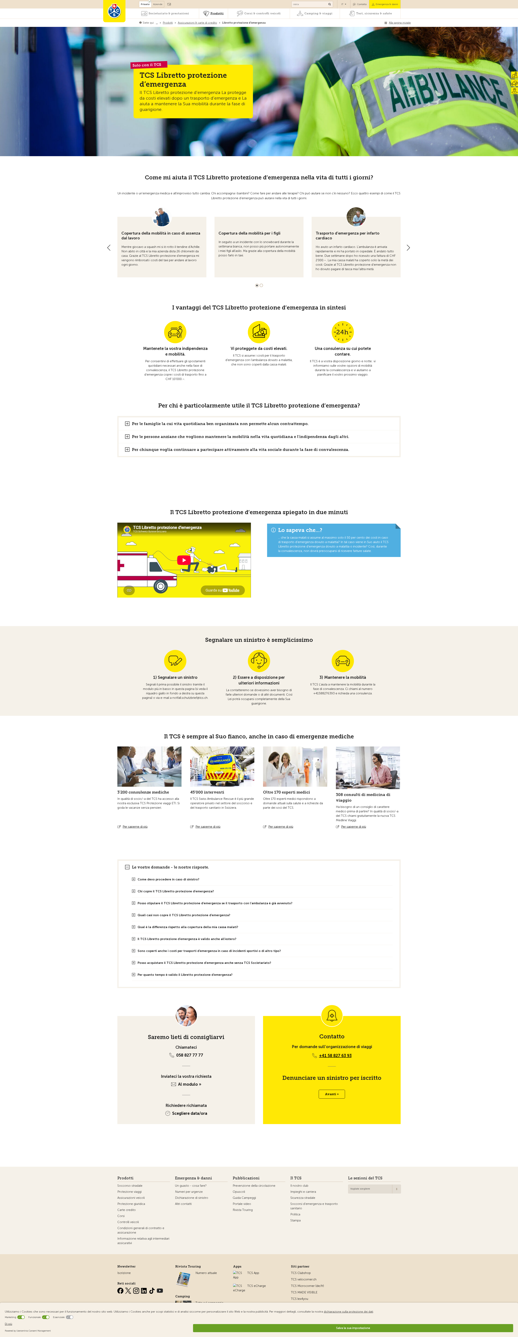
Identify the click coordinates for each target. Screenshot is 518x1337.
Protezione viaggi (129, 1192)
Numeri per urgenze (189, 1192)
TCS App (253, 1273)
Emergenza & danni (387, 4)
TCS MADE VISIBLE (304, 1292)
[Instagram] (136, 1290)
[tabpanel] (161, 242)
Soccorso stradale (129, 1186)
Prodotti (217, 13)
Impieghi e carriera (303, 1192)
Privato (145, 4)
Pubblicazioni (246, 1178)
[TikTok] (152, 1290)
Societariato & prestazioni (169, 13)
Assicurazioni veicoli (131, 1198)
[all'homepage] (114, 11)
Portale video (242, 1204)
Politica (295, 1214)
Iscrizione (124, 1273)
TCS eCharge (256, 1286)
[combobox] (374, 1189)
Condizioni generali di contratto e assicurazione (140, 1230)
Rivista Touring (243, 1210)
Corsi (121, 1216)
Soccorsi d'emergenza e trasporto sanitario (314, 1206)
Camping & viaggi (318, 13)
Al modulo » (189, 1084)
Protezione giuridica (131, 1204)
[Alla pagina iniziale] (266, 22)
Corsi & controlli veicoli (262, 13)
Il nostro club (299, 1186)
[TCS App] (238, 1273)
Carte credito (126, 1210)
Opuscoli (239, 1192)
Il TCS (295, 1178)
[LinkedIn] (144, 1290)
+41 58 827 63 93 (335, 1055)
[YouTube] (160, 1290)
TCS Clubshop (301, 1273)
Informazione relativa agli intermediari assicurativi (143, 1241)
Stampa (295, 1220)
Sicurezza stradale (302, 1198)
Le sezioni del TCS (365, 1178)
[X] (128, 1290)
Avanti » (332, 1094)
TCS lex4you (299, 1299)
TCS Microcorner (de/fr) (307, 1286)
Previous (108, 247)
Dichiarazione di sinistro (191, 1198)
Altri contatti (183, 1204)
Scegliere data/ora (189, 1113)
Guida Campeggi (244, 1198)
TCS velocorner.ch (303, 1279)
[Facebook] (120, 1290)
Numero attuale (206, 1273)
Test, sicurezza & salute (374, 13)
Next (408, 247)
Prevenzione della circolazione (254, 1186)
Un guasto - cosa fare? (191, 1186)
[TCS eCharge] (239, 1286)
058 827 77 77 (189, 1055)
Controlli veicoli (128, 1222)
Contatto (362, 4)
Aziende (157, 4)
